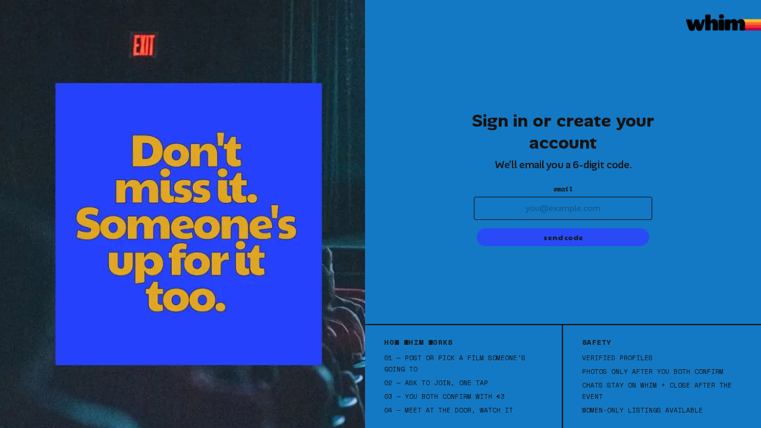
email (563, 189)
